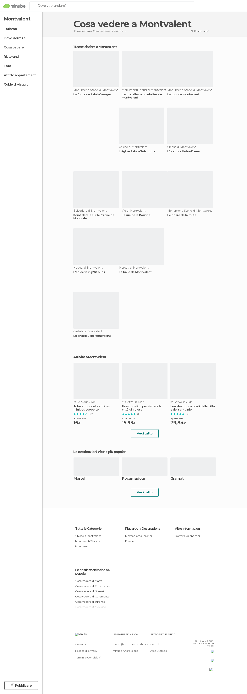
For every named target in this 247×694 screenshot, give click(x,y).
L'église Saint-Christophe (137, 151)
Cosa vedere (14, 47)
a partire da (80, 418)
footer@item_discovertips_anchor (134, 644)
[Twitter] (202, 635)
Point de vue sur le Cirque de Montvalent (93, 217)
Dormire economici (187, 535)
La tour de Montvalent (183, 94)
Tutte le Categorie (88, 528)
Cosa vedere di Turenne (90, 601)
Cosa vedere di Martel (89, 580)
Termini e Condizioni (88, 657)
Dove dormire (15, 38)
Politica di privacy (86, 650)
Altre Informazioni (187, 528)
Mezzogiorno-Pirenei (138, 535)
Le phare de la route (181, 215)
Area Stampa (158, 650)
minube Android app (126, 650)
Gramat (177, 479)
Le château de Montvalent (92, 336)
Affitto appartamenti (20, 75)
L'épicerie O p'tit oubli (89, 272)
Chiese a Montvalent (88, 535)
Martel (79, 479)
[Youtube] (212, 635)
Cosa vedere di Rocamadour (93, 586)
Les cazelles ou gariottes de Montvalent (142, 96)
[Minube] (14, 6)
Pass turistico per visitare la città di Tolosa (142, 408)
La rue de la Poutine (136, 215)
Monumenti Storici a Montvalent (88, 544)
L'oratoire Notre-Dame (183, 151)
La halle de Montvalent (135, 272)
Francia (129, 541)
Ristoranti (11, 57)
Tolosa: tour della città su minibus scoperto (92, 408)
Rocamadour (133, 479)
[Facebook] (197, 635)
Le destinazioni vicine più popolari (99, 452)
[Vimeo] (207, 635)
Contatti (155, 644)
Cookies (80, 644)
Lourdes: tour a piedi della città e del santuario (192, 408)
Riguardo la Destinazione (142, 528)
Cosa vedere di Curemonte (92, 596)
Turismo (10, 29)
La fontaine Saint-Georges (92, 94)
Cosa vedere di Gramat (89, 591)
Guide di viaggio (16, 84)
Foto (7, 66)
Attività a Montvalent (89, 357)
